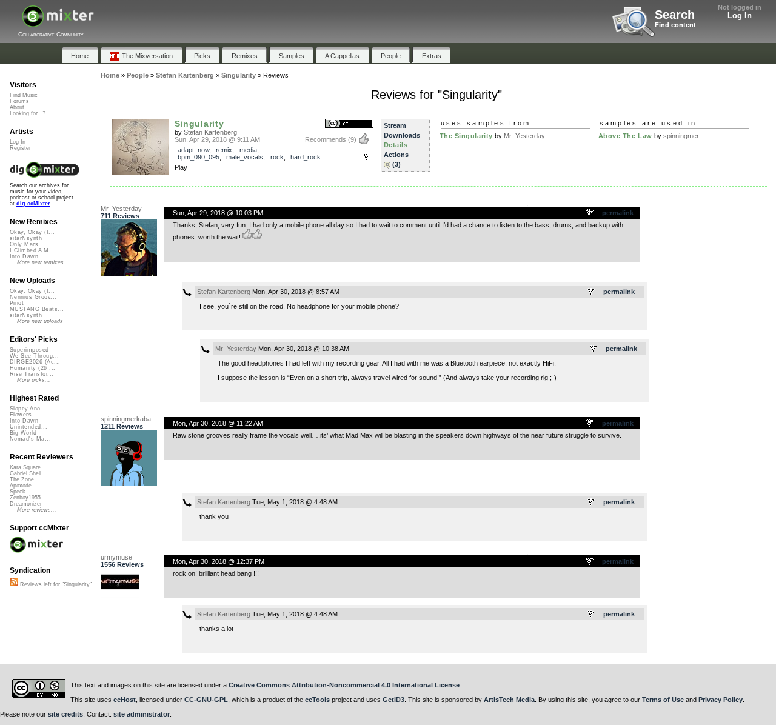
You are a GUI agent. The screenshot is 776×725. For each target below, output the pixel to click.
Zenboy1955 (25, 498)
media (248, 149)
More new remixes (40, 262)
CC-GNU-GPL (206, 699)
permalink (618, 212)
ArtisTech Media (509, 699)
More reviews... (36, 510)
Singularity (199, 124)
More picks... (33, 380)
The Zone (22, 479)
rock (277, 157)
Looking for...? (27, 113)
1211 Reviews (122, 426)
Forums (19, 101)
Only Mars (24, 244)
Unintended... (28, 427)
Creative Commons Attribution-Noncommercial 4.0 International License (344, 685)
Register (20, 148)
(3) (396, 164)
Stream (395, 125)
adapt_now (193, 149)
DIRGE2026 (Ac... (35, 362)
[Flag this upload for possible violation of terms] (366, 157)
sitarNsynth (26, 238)
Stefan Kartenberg (210, 132)
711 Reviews (120, 215)
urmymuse (116, 557)
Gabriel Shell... (28, 473)
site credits (65, 714)
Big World (23, 433)
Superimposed (29, 350)
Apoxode (21, 486)
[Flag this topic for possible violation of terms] (590, 213)
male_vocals (244, 157)
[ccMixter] (58, 22)
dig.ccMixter (33, 204)
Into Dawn (24, 256)
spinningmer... (683, 135)
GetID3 (393, 699)
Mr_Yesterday (524, 135)
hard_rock (305, 157)
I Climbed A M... (32, 250)
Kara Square (25, 467)
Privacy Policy (720, 699)
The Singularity (466, 135)
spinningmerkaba (126, 419)
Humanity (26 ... (32, 368)
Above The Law (625, 135)
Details (396, 145)
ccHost (124, 699)
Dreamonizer (26, 504)
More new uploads (40, 321)
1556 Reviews (122, 564)
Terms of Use (663, 699)
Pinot (17, 303)
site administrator (141, 714)
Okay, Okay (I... (32, 232)
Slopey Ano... (28, 409)
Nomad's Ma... (30, 439)
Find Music (24, 95)
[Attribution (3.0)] (349, 124)
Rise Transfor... (31, 374)
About (17, 107)
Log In (740, 15)
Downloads (402, 135)
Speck (17, 492)
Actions (396, 154)
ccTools (317, 699)
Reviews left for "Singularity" (55, 584)
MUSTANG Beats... (37, 309)
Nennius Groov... (33, 297)
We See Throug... (34, 356)
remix (224, 149)
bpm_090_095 (198, 157)
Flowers (21, 415)
